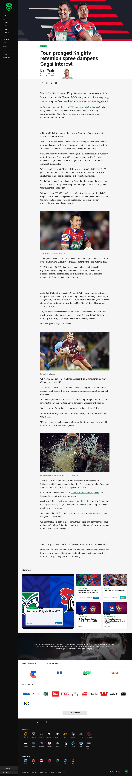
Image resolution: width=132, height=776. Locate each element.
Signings (43, 46)
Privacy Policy (33, 772)
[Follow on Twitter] (46, 722)
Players (6, 32)
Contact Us (51, 772)
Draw (5, 26)
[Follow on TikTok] (37, 722)
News (5, 15)
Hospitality (6, 57)
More (5, 46)
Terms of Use (25, 772)
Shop (4, 61)
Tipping (6, 42)
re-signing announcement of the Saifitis (72, 501)
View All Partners (75, 713)
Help (46, 772)
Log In (7, 772)
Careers (41, 772)
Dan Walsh (48, 70)
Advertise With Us (60, 772)
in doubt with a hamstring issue (85, 492)
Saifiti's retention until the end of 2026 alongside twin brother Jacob (70, 107)
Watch (5, 19)
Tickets (5, 54)
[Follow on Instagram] (50, 722)
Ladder (5, 29)
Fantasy (6, 39)
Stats (5, 36)
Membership (7, 51)
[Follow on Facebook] (42, 722)
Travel (5, 22)
